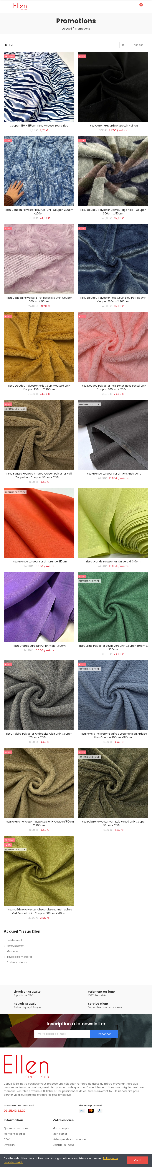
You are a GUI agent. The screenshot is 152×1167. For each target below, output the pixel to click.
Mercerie (12, 951)
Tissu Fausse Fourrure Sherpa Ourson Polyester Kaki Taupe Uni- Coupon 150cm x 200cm (39, 475)
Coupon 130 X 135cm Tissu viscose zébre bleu (39, 125)
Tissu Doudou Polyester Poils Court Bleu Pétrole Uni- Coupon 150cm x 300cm (113, 299)
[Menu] (5, 6)
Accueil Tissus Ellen (22, 931)
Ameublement (16, 946)
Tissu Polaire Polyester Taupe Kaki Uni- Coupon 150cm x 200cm (39, 823)
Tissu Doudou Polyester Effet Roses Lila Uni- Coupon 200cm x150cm (38, 299)
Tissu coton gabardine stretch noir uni (113, 125)
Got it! (137, 1160)
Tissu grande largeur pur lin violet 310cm (39, 646)
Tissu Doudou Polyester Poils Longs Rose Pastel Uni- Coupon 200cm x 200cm (113, 387)
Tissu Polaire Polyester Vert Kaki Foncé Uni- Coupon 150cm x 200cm (113, 823)
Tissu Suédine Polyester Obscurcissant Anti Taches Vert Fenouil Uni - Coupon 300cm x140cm (39, 911)
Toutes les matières (19, 957)
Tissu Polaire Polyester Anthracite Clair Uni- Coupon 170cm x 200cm (39, 735)
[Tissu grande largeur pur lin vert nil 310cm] (113, 523)
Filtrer (9, 45)
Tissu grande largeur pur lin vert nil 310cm (113, 561)
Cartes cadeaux (17, 962)
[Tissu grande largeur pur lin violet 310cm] (39, 607)
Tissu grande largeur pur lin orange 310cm (39, 561)
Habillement (14, 940)
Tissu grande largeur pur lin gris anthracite (113, 473)
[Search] (133, 6)
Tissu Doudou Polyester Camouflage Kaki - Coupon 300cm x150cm (113, 211)
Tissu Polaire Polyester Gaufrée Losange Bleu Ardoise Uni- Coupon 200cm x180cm (113, 735)
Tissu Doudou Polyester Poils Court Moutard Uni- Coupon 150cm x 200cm (39, 387)
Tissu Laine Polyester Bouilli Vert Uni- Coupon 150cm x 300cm (113, 647)
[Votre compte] (146, 6)
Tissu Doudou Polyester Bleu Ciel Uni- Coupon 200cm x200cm (38, 211)
